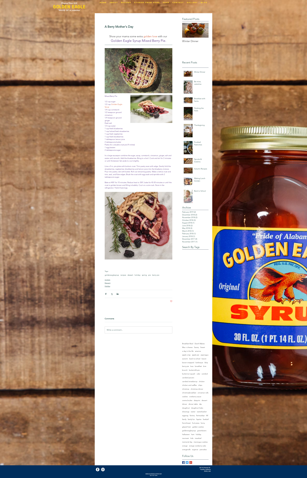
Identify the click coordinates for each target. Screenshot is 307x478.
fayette (198, 419)
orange (185, 446)
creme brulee (187, 400)
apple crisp (186, 355)
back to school (194, 359)
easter (193, 412)
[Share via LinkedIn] (117, 294)
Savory (196, 347)
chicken (202, 381)
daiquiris (197, 400)
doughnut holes (197, 408)
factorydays (200, 415)
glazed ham (186, 427)
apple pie (195, 355)
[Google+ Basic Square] (190, 462)
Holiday (107, 286)
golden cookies (198, 427)
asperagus (204, 355)
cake (198, 374)
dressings (185, 412)
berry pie (155, 275)
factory (192, 415)
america (198, 351)
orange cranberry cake (197, 446)
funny (203, 423)
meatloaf (198, 438)
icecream (185, 438)
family (184, 419)
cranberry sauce (195, 396)
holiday (137, 275)
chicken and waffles (189, 385)
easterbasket (202, 412)
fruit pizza (195, 423)
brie (204, 366)
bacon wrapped (188, 362)
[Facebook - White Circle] (97, 469)
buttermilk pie (194, 370)
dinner (184, 404)
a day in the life (188, 351)
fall (207, 415)
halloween (186, 434)
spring (144, 275)
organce (195, 449)
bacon (204, 359)
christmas (185, 389)
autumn (185, 359)
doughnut (186, 408)
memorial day (187, 442)
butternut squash (188, 374)
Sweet (202, 347)
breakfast (198, 366)
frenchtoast (186, 423)
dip (200, 404)
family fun (191, 419)
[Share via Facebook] (106, 294)
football (206, 419)
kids (191, 438)
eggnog (185, 415)
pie (149, 275)
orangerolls (186, 449)
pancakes (203, 449)
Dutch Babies (200, 344)
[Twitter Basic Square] (187, 462)
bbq (206, 362)
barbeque (199, 362)
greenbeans (201, 430)
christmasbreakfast (189, 393)
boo (191, 366)
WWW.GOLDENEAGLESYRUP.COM (153, 474)
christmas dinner (197, 389)
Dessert (107, 283)
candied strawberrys (189, 381)
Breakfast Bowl (187, 344)
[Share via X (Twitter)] (112, 294)
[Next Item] (205, 30)
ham (192, 434)
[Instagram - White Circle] (103, 469)
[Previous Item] (186, 30)
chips (200, 385)
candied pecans (188, 378)
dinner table (193, 404)
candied (205, 374)
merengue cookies (201, 442)
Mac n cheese (187, 347)
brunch (185, 370)
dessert (130, 275)
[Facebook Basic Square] (183, 462)
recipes (123, 275)
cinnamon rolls (203, 393)
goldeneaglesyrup (112, 275)
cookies (185, 396)
